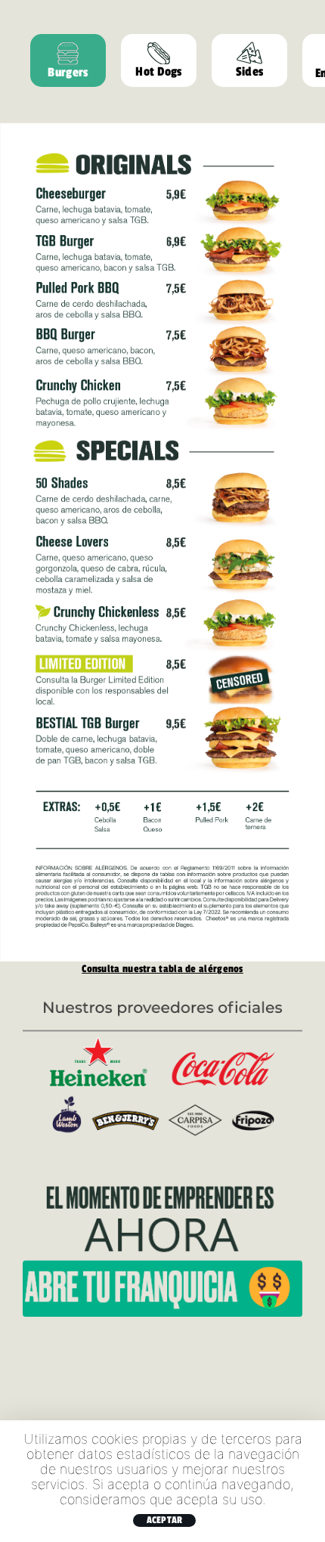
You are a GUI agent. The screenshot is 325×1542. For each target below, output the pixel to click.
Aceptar (165, 1520)
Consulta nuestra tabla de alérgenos (162, 968)
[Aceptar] (306, 1480)
